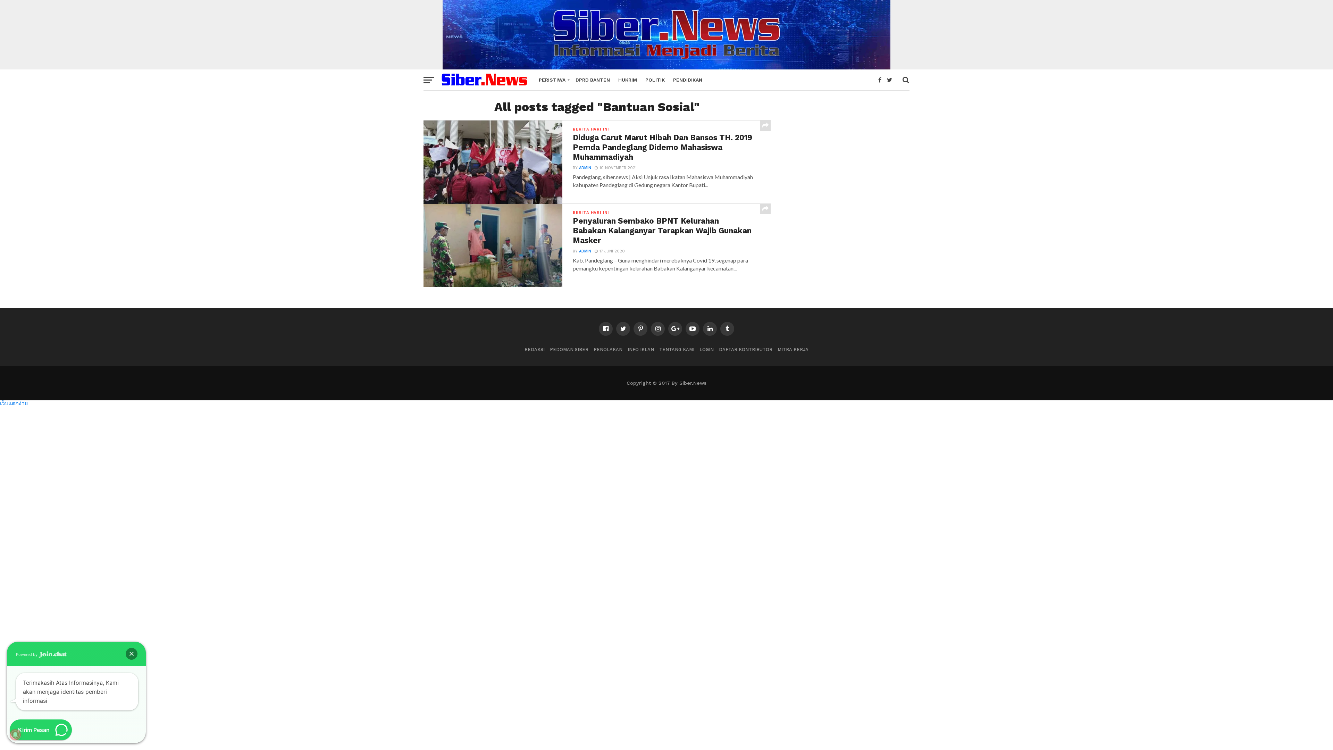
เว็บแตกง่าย (14, 403)
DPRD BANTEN (593, 80)
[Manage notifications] (15, 734)
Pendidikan (687, 80)
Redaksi (535, 349)
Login (706, 349)
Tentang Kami (676, 349)
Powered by (27, 654)
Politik (655, 80)
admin (585, 168)
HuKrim (627, 80)
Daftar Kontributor (745, 349)
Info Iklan (641, 349)
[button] (131, 654)
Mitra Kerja (793, 349)
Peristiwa (552, 80)
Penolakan (608, 349)
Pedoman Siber (569, 349)
